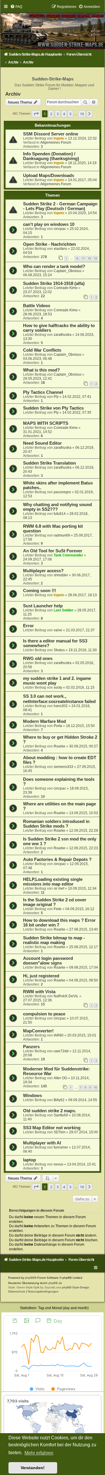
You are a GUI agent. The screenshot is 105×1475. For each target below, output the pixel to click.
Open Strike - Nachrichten (49, 244)
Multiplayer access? (43, 570)
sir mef (59, 888)
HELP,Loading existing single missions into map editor (53, 881)
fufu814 (60, 514)
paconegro (62, 492)
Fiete (58, 909)
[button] (36, 113)
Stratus (59, 650)
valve (58, 630)
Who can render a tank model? (54, 266)
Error (28, 625)
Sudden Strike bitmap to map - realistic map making (54, 940)
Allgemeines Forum (55, 142)
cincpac (60, 229)
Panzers (31, 1046)
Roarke (59, 746)
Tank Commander (68, 555)
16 (77, 258)
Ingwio (59, 138)
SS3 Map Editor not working (51, 1127)
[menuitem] (16, 7)
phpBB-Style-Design (75, 1287)
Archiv (12, 94)
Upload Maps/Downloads (48, 175)
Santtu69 (61, 1115)
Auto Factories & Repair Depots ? (57, 859)
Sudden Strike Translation (49, 463)
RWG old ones (37, 658)
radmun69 (62, 535)
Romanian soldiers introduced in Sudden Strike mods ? (56, 823)
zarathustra (62, 335)
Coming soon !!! (39, 590)
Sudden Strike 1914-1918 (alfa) (54, 283)
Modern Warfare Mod (44, 721)
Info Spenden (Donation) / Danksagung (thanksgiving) (51, 156)
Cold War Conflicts (42, 350)
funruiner (61, 1147)
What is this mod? (41, 370)
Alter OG (60, 1078)
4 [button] (64, 113)
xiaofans (60, 249)
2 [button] (51, 113)
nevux (58, 1164)
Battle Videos (36, 305)
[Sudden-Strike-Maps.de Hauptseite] (52, 26)
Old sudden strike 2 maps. (49, 1110)
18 (89, 258)
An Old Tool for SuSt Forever (52, 551)
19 (95, 258)
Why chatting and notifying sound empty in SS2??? (57, 507)
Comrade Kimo (66, 288)
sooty (58, 687)
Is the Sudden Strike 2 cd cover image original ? (54, 902)
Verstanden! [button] (33, 1467)
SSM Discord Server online (50, 134)
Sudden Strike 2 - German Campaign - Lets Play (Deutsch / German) (60, 206)
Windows (32, 1095)
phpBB (29, 1277)
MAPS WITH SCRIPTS (45, 423)
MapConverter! (38, 1031)
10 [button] (82, 113)
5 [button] (70, 113)
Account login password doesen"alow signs (48, 960)
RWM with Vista (39, 991)
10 (95, 1087)
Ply (56, 397)
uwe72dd (61, 1051)
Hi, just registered (41, 976)
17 (83, 258)
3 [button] (58, 113)
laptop (29, 1160)
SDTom (59, 1132)
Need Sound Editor (42, 443)
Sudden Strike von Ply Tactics (53, 408)
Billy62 (59, 1100)
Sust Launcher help (43, 606)
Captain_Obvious (67, 271)
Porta (58, 726)
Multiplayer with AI (42, 1143)
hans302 (61, 706)
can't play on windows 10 (48, 224)
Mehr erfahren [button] (38, 1452)
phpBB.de (55, 1283)
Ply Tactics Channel (43, 392)
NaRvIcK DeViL (66, 996)
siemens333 (63, 767)
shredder (61, 575)
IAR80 (59, 1035)
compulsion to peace (44, 1014)
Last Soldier (64, 610)
